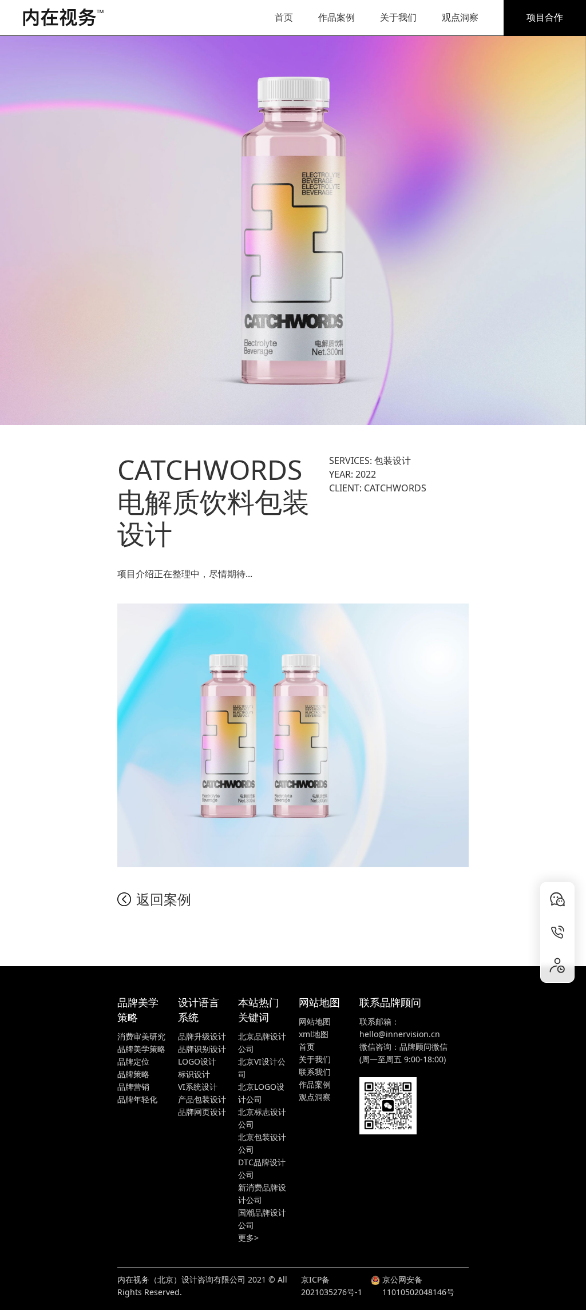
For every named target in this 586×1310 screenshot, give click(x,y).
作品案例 (336, 17)
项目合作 (544, 17)
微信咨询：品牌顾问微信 (403, 1046)
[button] (248, 1238)
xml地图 (313, 1034)
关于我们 (398, 17)
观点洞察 (460, 17)
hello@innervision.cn (399, 1034)
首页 (284, 17)
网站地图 (315, 1021)
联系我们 (315, 1071)
